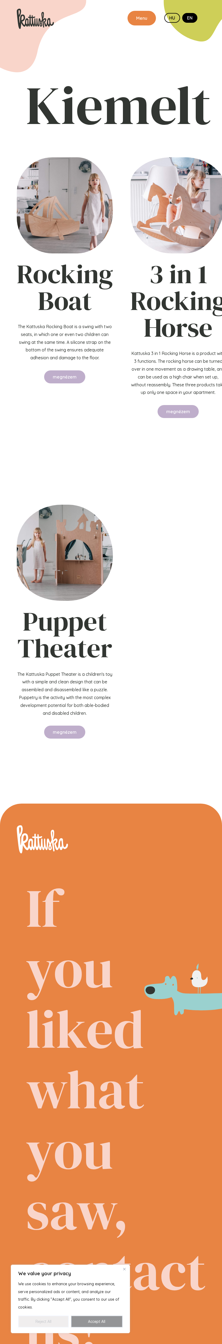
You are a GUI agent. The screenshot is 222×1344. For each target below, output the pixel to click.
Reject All (43, 1321)
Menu (141, 18)
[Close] (124, 1269)
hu (172, 18)
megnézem (65, 377)
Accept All (96, 1321)
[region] (70, 1299)
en (189, 18)
